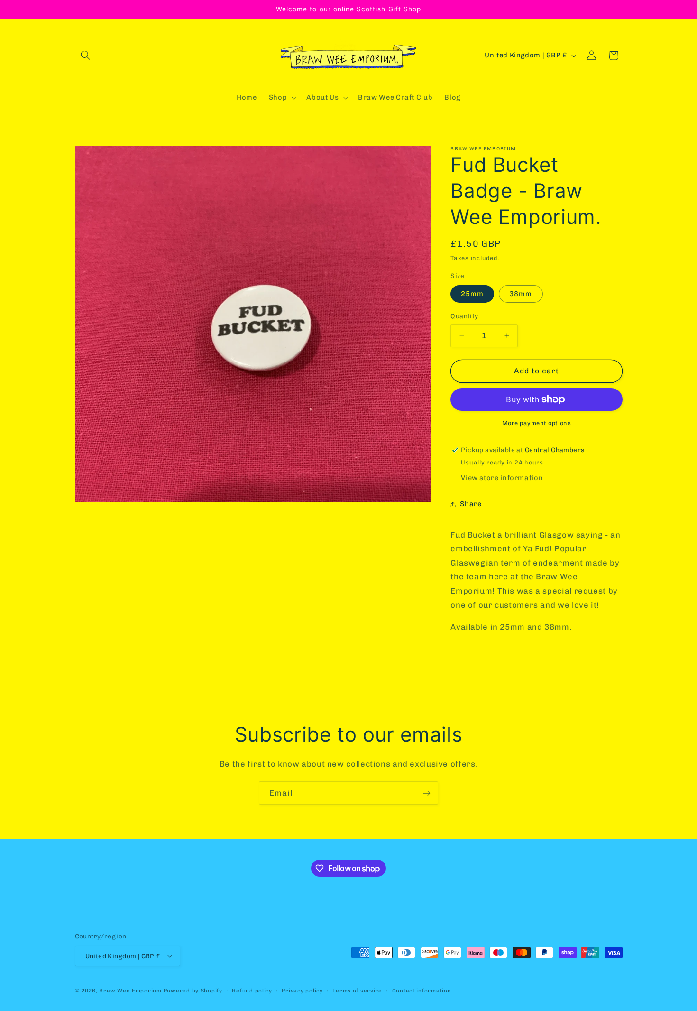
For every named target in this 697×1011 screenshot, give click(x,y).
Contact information (421, 990)
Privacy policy (302, 990)
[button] (86, 55)
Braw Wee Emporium (131, 990)
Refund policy (252, 990)
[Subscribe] (427, 793)
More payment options (536, 423)
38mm (520, 293)
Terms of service (357, 990)
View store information (502, 477)
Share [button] (470, 504)
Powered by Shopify (193, 990)
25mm (472, 293)
